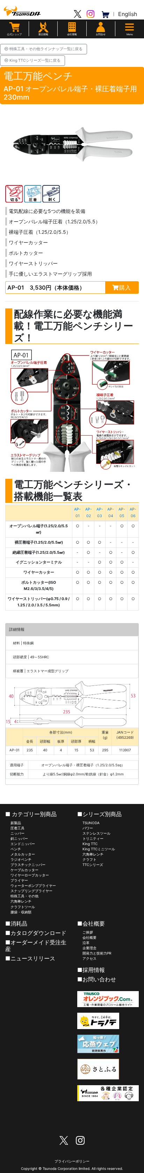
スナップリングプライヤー (31, 891)
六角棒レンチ (20, 901)
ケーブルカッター (24, 870)
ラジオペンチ (20, 859)
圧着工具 (17, 828)
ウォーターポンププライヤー (33, 885)
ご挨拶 (87, 932)
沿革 (85, 943)
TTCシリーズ (92, 865)
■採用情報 (91, 969)
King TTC (90, 844)
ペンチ (15, 849)
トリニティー (92, 838)
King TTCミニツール (98, 849)
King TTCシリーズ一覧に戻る (34, 60)
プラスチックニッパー (27, 865)
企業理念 (89, 948)
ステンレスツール (96, 833)
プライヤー (19, 880)
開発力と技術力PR (96, 953)
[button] (72, 29)
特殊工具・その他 (24, 896)
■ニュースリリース (30, 958)
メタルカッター (22, 854)
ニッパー (17, 833)
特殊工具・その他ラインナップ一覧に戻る (45, 49)
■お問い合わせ (96, 979)
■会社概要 (91, 923)
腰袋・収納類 (20, 912)
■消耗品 (16, 923)
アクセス (89, 958)
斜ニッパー (19, 838)
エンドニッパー (22, 844)
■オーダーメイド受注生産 (35, 945)
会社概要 (89, 937)
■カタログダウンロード (35, 932)
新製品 (15, 823)
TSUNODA (91, 823)
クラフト (89, 859)
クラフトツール (22, 907)
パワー (87, 828)
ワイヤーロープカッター (29, 875)
